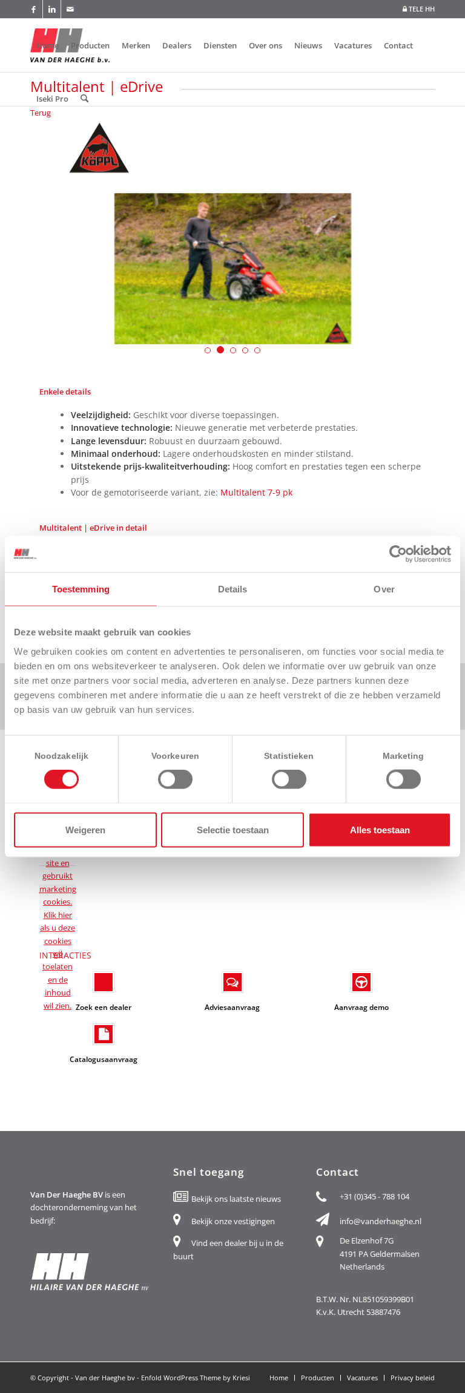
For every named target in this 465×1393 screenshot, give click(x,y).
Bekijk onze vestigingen (233, 1221)
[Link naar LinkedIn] (52, 9)
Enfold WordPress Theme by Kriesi (195, 1377)
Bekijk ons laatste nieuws (236, 1198)
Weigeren (85, 829)
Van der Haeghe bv (105, 1377)
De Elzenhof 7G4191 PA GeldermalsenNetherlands (380, 1253)
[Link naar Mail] (70, 9)
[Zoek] (84, 98)
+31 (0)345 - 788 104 (374, 1196)
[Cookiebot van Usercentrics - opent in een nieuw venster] (398, 554)
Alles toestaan (380, 829)
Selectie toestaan (233, 829)
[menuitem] (416, 9)
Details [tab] (233, 589)
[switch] (175, 779)
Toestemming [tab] (81, 589)
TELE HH (421, 8)
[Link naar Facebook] (33, 9)
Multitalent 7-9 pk (257, 492)
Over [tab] (384, 589)
